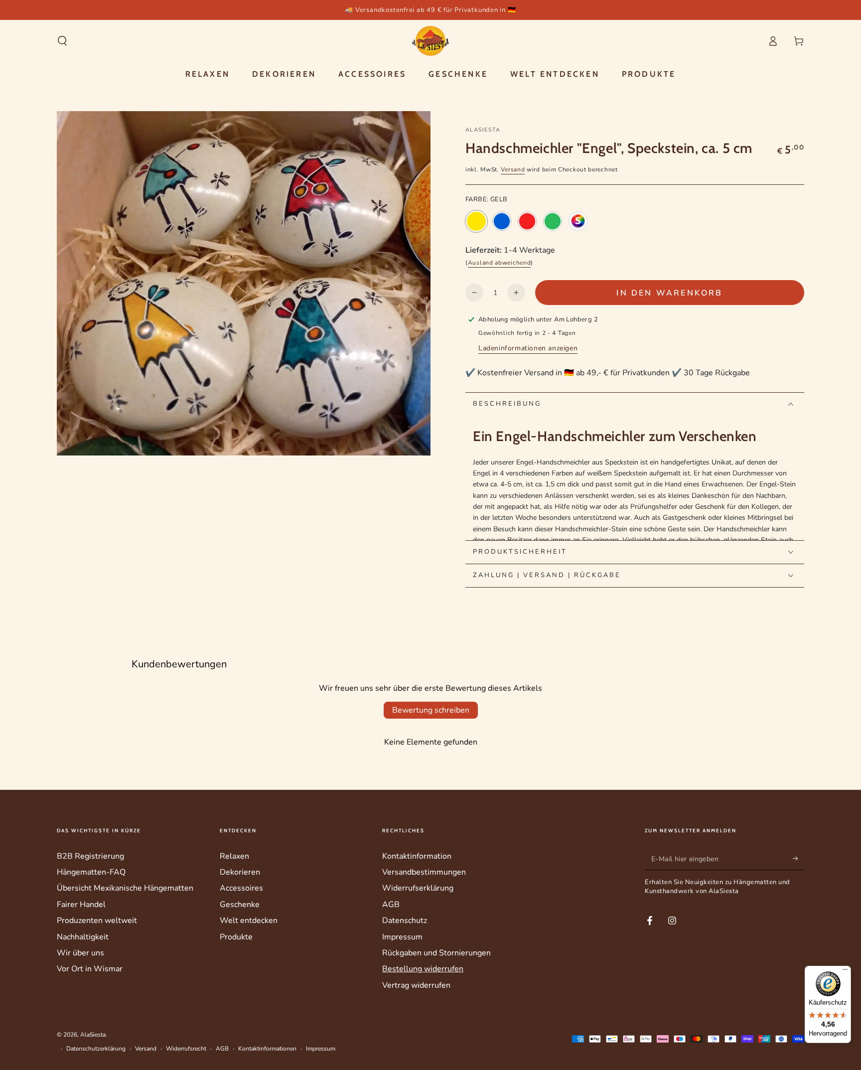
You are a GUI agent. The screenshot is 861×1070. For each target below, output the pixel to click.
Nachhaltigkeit (83, 936)
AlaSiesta (483, 130)
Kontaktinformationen (267, 1049)
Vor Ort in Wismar (90, 968)
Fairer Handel (81, 904)
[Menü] (845, 972)
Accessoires (241, 888)
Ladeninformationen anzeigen (527, 348)
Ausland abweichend (499, 263)
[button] (62, 41)
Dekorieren (240, 872)
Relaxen (234, 856)
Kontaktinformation (416, 856)
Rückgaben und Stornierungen (436, 952)
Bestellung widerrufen (422, 968)
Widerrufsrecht (186, 1049)
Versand (513, 169)
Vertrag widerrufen (416, 985)
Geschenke (240, 904)
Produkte (236, 936)
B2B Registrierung (90, 856)
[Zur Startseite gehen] (430, 41)
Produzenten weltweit (97, 920)
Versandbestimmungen (424, 872)
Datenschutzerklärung (96, 1049)
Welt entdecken (249, 920)
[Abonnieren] (798, 859)
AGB (391, 904)
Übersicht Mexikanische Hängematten (125, 888)
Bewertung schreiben (430, 710)
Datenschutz (404, 920)
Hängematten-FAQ (91, 872)
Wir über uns (80, 952)
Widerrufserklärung (417, 888)
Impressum (402, 936)
